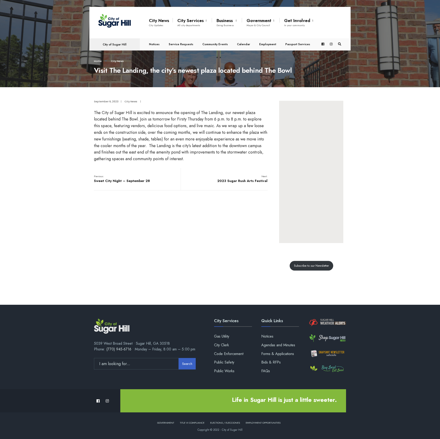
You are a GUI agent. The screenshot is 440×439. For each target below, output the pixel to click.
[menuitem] (192, 21)
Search (187, 363)
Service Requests (181, 44)
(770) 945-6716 (118, 349)
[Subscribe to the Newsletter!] (327, 353)
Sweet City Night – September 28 (122, 178)
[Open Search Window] (340, 44)
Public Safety (224, 362)
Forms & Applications (277, 353)
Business (225, 22)
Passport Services (297, 44)
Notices (154, 44)
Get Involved (297, 22)
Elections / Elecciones (225, 423)
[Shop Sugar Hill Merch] (327, 338)
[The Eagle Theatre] (327, 369)
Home (98, 61)
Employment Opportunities (263, 423)
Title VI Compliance (192, 423)
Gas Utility (221, 336)
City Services (190, 22)
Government (259, 22)
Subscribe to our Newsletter (311, 265)
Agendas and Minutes (278, 345)
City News (159, 22)
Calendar (243, 44)
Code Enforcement (228, 353)
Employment (267, 44)
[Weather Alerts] (327, 323)
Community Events (215, 44)
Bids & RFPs (271, 362)
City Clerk (221, 345)
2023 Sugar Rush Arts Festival (242, 178)
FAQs (265, 371)
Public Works (224, 371)
